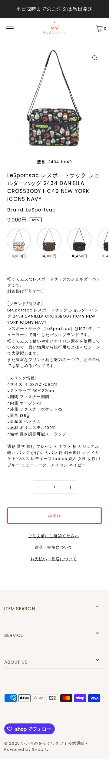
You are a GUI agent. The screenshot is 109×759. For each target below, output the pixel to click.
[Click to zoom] (95, 57)
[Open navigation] (10, 28)
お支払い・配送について (53, 559)
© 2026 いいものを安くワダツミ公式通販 (44, 743)
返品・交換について (54, 547)
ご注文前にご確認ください (53, 536)
